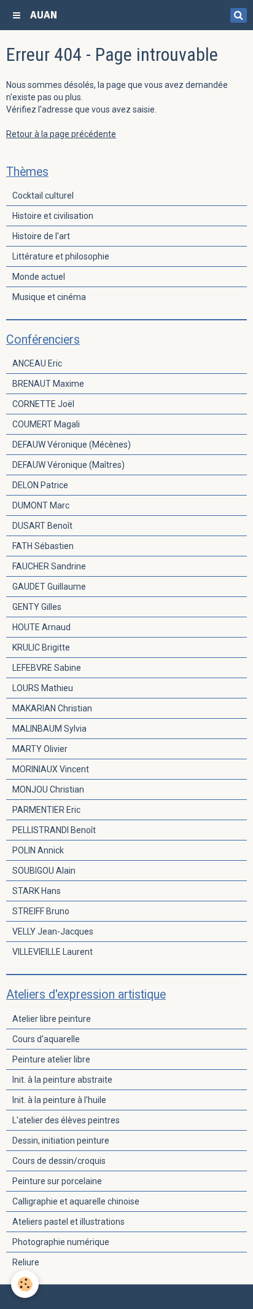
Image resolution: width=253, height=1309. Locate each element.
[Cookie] (25, 1284)
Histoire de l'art (41, 236)
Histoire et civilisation (52, 216)
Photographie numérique (60, 1242)
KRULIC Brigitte (41, 647)
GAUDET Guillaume (49, 586)
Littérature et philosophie (60, 256)
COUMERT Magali (46, 424)
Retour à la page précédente (61, 134)
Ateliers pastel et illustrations (68, 1222)
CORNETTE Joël (43, 404)
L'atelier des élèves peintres (66, 1120)
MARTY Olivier (40, 749)
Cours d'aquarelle (46, 1039)
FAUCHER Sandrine (49, 566)
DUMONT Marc (40, 505)
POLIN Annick (38, 850)
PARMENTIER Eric (46, 810)
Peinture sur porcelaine (57, 1181)
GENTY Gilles (36, 607)
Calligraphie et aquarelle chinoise (75, 1201)
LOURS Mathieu (42, 688)
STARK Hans (36, 891)
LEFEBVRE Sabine (46, 668)
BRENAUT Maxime (48, 384)
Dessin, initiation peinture (60, 1140)
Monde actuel (38, 277)
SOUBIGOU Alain (44, 871)
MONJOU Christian (48, 789)
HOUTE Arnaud (41, 627)
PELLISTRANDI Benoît (54, 830)
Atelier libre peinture (51, 1019)
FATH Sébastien (43, 546)
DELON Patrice (40, 485)
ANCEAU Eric (37, 363)
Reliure (25, 1262)
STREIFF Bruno (40, 911)
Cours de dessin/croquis (59, 1161)
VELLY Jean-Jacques (52, 931)
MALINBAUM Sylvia (49, 729)
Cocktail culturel (43, 195)
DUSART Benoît (42, 526)
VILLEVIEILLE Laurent (52, 952)
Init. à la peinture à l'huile (59, 1100)
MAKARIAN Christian (52, 708)
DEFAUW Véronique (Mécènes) (71, 444)
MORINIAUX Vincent (50, 769)
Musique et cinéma (49, 297)
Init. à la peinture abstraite (62, 1080)
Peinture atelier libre (51, 1059)
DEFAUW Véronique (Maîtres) (68, 465)
